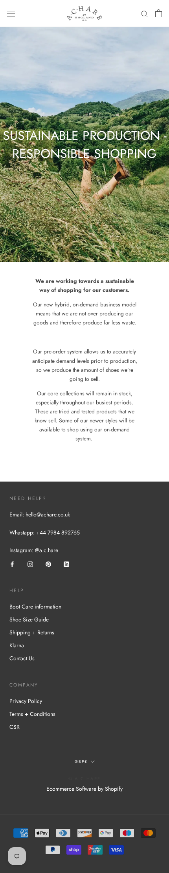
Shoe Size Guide (29, 619)
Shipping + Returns (31, 632)
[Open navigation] (11, 14)
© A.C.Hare (84, 778)
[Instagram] (30, 563)
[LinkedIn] (66, 563)
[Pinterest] (48, 563)
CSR (14, 727)
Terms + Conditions (32, 714)
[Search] (144, 13)
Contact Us (22, 658)
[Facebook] (12, 563)
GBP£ (81, 761)
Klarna (16, 645)
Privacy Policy (25, 701)
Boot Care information (35, 606)
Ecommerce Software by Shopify (84, 789)
